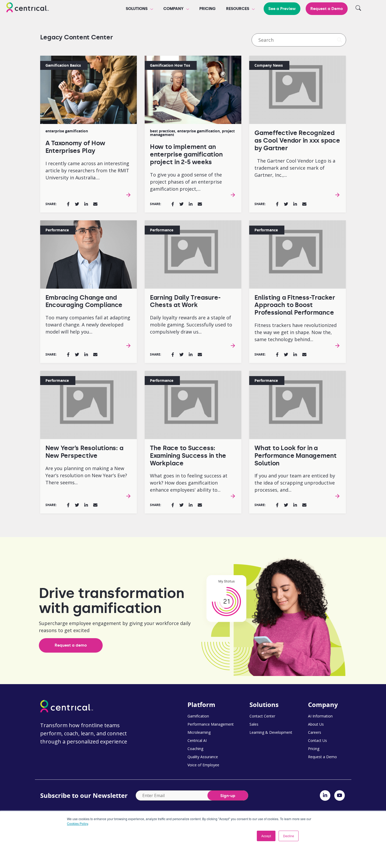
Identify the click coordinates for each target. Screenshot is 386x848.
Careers (314, 732)
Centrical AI (197, 740)
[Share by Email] (95, 204)
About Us (316, 724)
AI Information (320, 716)
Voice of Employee (203, 764)
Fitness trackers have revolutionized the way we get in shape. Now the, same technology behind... (295, 332)
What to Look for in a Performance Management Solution (295, 455)
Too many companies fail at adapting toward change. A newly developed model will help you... (87, 324)
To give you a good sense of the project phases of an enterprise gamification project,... (186, 181)
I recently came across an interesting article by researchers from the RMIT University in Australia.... (87, 170)
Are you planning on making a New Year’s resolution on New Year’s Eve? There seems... (86, 475)
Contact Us (317, 740)
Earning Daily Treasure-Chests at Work (185, 301)
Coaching (195, 748)
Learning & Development (270, 732)
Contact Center (262, 716)
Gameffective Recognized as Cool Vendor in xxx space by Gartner (297, 140)
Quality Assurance (202, 756)
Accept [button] (266, 836)
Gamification (198, 716)
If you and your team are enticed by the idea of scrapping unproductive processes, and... (294, 482)
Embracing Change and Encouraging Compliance (84, 301)
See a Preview (282, 8)
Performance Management (210, 724)
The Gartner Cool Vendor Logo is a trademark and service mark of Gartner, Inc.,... (294, 168)
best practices (162, 130)
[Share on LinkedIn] (86, 204)
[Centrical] (27, 8)
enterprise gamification (66, 130)
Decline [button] (288, 836)
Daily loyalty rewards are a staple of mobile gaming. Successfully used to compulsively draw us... (191, 324)
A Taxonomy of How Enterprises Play (75, 146)
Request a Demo (326, 8)
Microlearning (199, 732)
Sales (253, 724)
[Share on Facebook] (68, 204)
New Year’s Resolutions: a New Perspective (84, 451)
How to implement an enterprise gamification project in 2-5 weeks (186, 154)
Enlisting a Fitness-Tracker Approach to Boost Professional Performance (294, 305)
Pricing (207, 8)
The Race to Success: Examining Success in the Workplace (188, 455)
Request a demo (71, 645)
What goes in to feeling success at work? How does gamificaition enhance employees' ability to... (188, 482)
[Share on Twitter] (77, 204)
